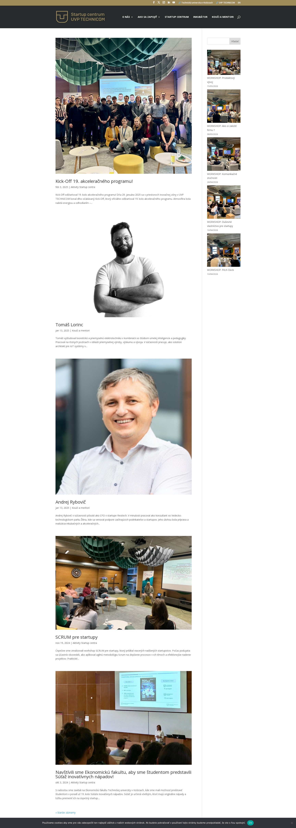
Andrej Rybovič (71, 502)
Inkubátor (200, 17)
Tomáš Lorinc (69, 324)
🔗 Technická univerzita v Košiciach (195, 3)
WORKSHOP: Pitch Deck (220, 270)
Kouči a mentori (223, 17)
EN (239, 3)
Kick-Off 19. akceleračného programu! (94, 181)
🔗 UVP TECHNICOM (225, 3)
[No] (291, 823)
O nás (126, 17)
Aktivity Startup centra (83, 187)
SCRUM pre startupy (77, 637)
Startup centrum (177, 17)
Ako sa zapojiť (147, 17)
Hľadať (235, 41)
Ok (250, 822)
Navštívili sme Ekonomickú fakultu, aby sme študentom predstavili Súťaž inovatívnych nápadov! (123, 774)
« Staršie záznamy (66, 812)
